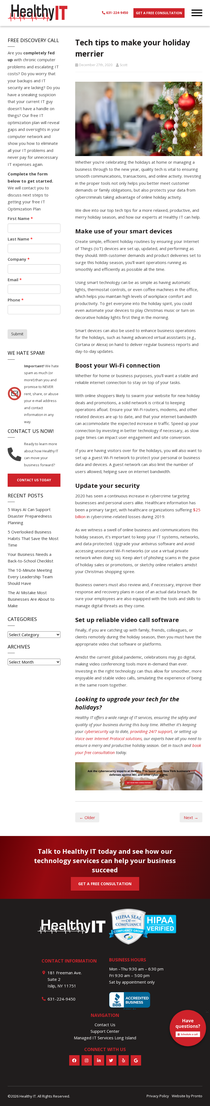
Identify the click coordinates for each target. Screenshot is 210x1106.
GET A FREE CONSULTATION (105, 883)
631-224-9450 (116, 12)
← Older (87, 817)
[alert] (187, 1029)
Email (15, 279)
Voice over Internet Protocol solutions (108, 738)
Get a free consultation (159, 13)
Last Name (20, 239)
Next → (191, 817)
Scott (123, 65)
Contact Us (105, 1024)
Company (19, 259)
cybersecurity (96, 731)
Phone (16, 300)
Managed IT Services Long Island (105, 1037)
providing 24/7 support (151, 731)
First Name (20, 218)
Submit (17, 333)
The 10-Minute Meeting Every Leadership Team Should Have (30, 576)
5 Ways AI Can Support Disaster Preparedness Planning (30, 516)
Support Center (105, 1031)
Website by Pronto (187, 1095)
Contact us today (34, 480)
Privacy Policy (158, 1095)
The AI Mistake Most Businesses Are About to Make (31, 599)
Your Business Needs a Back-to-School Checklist (30, 557)
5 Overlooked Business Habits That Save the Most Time (33, 538)
